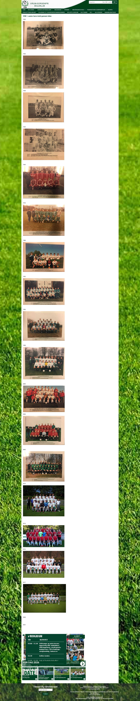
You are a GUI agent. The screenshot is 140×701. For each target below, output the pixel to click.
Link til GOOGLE (92, 689)
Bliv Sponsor (98, 12)
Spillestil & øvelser (72, 12)
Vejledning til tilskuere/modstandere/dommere (51, 12)
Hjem (24, 9)
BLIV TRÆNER (84, 12)
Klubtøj (110, 9)
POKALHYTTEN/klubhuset (29, 12)
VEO (91, 12)
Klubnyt (78, 636)
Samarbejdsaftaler (110, 12)
